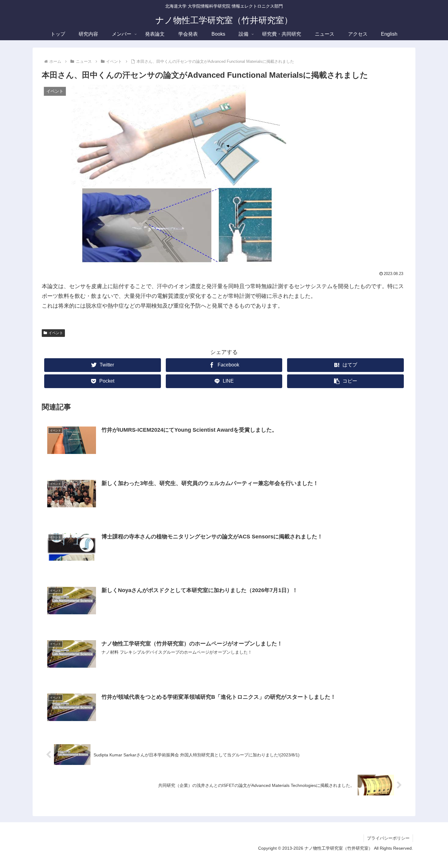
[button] (345, 381)
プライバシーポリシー (388, 838)
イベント (55, 333)
